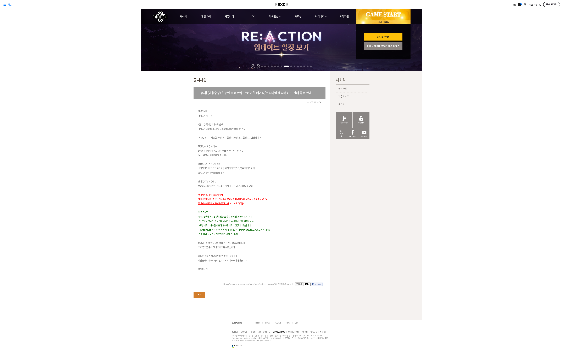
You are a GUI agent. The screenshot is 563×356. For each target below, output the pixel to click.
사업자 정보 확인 (322, 338)
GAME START (383, 14)
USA (296, 323)
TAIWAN (278, 323)
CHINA (287, 323)
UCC (252, 16)
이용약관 (253, 332)
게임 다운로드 (383, 22)
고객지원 (344, 16)
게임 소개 (206, 16)
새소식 (183, 16)
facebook (318, 284)
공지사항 (342, 88)
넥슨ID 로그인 (383, 37)
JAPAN (267, 323)
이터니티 (319, 16)
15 (311, 66)
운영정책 (304, 332)
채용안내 (244, 332)
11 (298, 66)
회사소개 (235, 332)
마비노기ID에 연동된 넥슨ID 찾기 (383, 46)
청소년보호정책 (293, 332)
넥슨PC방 (313, 332)
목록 (199, 294)
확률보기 (323, 332)
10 (294, 66)
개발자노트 (343, 96)
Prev (253, 66)
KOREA (257, 323)
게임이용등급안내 (264, 332)
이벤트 (341, 104)
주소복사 (299, 284)
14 (307, 66)
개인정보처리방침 (279, 332)
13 (304, 66)
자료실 (298, 16)
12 (301, 66)
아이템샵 (273, 16)
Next (258, 66)
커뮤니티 (229, 16)
